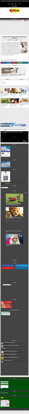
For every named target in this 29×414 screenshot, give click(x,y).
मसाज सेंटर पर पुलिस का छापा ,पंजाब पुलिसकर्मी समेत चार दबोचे (9, 342)
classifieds (26, 409)
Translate (7, 188)
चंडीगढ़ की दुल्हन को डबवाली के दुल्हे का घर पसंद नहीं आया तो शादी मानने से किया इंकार (11, 345)
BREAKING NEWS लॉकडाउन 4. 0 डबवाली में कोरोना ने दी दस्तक (10, 354)
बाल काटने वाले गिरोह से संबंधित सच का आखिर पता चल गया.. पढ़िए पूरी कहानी (10, 351)
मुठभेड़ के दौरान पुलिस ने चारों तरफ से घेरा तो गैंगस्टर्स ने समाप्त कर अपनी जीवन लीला (11, 357)
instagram (19, 3)
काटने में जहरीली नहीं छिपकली (3, 348)
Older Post (21, 79)
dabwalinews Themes (14, 409)
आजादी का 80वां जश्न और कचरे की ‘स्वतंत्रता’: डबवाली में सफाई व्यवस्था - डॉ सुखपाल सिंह (5, 75)
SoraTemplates (6, 409)
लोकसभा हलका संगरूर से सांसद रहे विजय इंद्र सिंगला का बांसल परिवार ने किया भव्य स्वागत (13, 75)
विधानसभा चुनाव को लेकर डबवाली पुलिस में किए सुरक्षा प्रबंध (22, 74)
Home (9, 4)
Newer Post (7, 79)
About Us (16, 4)
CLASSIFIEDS (12, 4)
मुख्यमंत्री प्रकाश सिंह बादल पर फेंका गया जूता (8, 360)
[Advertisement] (14, 15)
